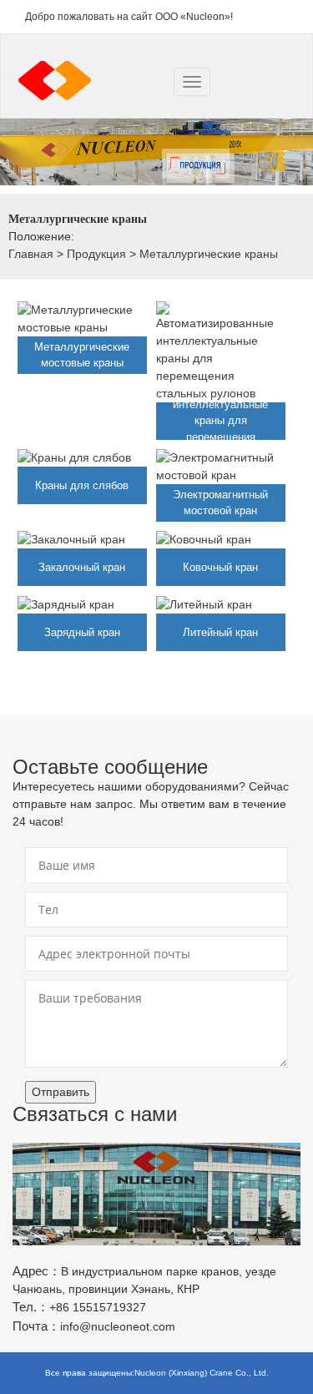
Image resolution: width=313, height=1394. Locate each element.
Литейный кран (220, 632)
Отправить (60, 1092)
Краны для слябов (82, 485)
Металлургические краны (208, 253)
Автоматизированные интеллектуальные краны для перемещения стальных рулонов (221, 420)
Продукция (96, 253)
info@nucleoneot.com (117, 1326)
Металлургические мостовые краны (81, 355)
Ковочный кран (220, 567)
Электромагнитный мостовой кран (220, 503)
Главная (30, 253)
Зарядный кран (82, 632)
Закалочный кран (81, 567)
